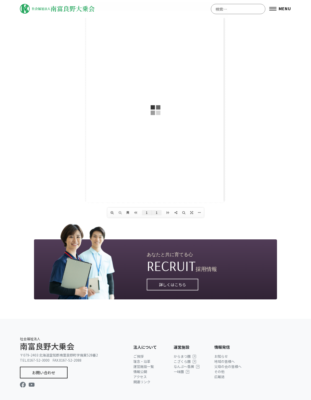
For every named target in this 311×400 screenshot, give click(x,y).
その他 (219, 371)
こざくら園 (182, 361)
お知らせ (221, 356)
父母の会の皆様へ (228, 366)
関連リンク (141, 381)
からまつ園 (182, 356)
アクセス (140, 376)
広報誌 (219, 376)
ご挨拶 (138, 356)
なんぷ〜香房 (184, 366)
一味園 (179, 371)
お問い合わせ (43, 372)
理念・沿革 (141, 361)
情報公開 (140, 371)
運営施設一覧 (143, 366)
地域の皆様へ (224, 361)
